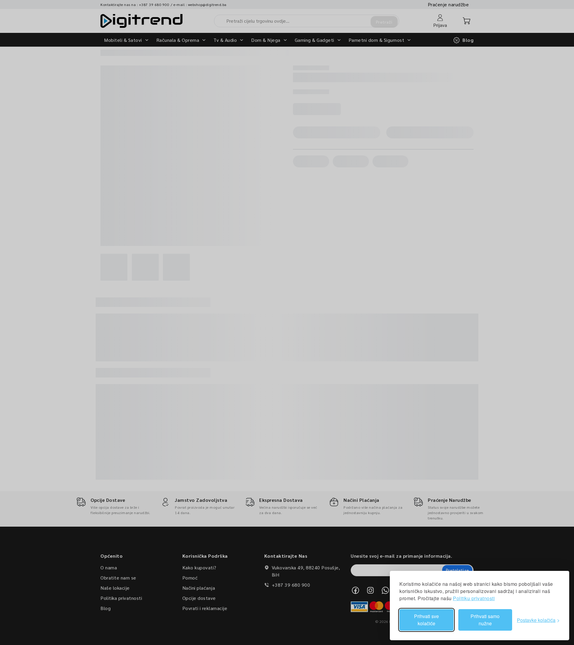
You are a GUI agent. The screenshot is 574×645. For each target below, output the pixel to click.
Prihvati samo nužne (485, 620)
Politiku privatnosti (474, 598)
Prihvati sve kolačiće (426, 620)
